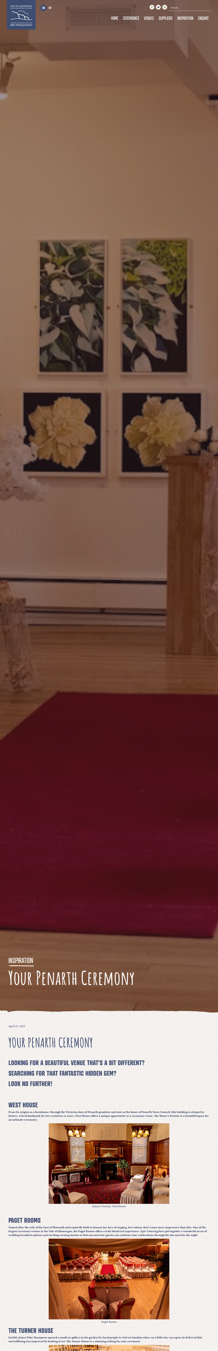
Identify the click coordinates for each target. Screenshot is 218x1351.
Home (114, 18)
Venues (149, 18)
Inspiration (185, 18)
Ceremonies (131, 18)
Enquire (203, 18)
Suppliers (166, 18)
